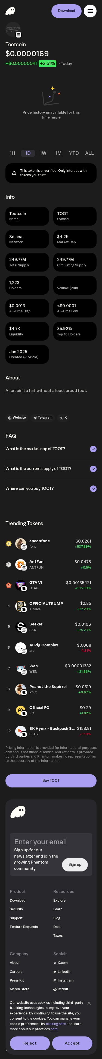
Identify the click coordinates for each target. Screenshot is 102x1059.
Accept (72, 1043)
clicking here (56, 1024)
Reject (29, 1043)
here (54, 1029)
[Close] (89, 1003)
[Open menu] (90, 11)
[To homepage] (18, 812)
